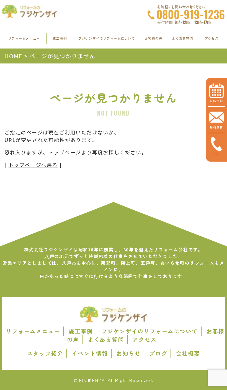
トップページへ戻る (33, 164)
